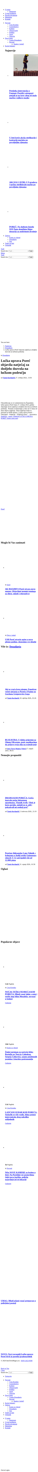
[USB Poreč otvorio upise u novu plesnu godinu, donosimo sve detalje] (21, 615)
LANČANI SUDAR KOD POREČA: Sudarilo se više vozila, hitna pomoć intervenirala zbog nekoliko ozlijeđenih (21, 1115)
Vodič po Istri (9, 243)
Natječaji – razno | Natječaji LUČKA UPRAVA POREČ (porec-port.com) (17, 417)
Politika (11, 32)
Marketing (8, 17)
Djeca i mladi (11, 635)
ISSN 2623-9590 (26, 1361)
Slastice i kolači (19, 44)
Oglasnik (8, 245)
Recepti (11, 42)
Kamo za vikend (14, 237)
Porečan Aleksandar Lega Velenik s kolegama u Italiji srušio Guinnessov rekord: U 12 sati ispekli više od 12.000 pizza (21, 856)
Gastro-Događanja (15, 40)
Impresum (12, 11)
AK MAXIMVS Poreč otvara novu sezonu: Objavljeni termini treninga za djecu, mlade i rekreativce (20, 591)
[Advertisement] (19, 460)
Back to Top (5, 1368)
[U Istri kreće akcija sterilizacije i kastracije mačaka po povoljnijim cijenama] (23, 118)
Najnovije (8, 1376)
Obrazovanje (13, 30)
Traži (30, 251)
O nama (7, 9)
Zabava (7, 236)
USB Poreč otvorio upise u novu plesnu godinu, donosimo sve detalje (20, 640)
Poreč (3, 509)
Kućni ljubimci (10, 46)
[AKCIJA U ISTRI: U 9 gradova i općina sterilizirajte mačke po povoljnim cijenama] (23, 162)
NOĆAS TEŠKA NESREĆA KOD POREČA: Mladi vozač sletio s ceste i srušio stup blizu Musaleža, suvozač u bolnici (21, 995)
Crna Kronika (13, 25)
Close (3, 1370)
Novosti (7, 23)
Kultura (11, 29)
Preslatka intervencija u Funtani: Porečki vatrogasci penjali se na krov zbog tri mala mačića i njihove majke (23, 94)
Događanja (13, 239)
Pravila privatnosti (11, 15)
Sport (11, 34)
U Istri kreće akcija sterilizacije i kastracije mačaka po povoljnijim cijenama (23, 140)
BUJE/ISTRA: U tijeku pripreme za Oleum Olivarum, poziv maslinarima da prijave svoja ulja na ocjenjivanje (21, 742)
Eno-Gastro (9, 38)
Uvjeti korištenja (10, 13)
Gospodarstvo (14, 27)
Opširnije (8, 1003)
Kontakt (7, 19)
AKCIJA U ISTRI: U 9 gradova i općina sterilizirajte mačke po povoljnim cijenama (23, 184)
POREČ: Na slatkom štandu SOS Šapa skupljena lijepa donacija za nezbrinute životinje (23, 229)
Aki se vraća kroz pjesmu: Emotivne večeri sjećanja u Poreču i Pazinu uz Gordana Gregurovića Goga (20, 691)
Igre (10, 241)
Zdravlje (12, 36)
